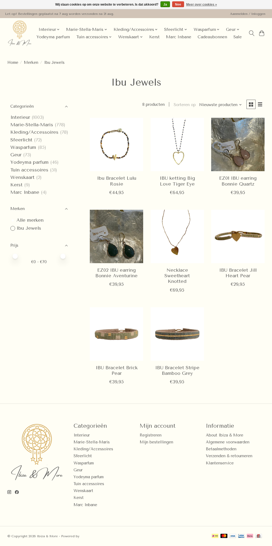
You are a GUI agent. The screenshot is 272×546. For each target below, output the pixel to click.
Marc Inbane (178, 37)
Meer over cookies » (201, 4)
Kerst (154, 37)
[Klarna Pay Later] (250, 536)
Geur (16, 154)
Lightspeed (89, 536)
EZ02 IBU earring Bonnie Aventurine (116, 272)
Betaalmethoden (221, 449)
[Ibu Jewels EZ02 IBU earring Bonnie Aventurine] (116, 236)
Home (12, 62)
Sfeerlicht (21, 139)
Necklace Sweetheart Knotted (177, 275)
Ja (165, 4)
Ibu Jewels (28, 228)
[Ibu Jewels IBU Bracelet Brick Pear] (116, 334)
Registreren (151, 435)
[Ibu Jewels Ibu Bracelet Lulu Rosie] (116, 144)
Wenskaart (22, 177)
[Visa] (232, 536)
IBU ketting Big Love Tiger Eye (177, 180)
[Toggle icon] (251, 33)
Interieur (20, 117)
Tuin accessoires (29, 170)
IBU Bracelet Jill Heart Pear (238, 272)
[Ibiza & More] (19, 33)
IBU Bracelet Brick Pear (117, 370)
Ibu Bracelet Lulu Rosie (116, 180)
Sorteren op (185, 105)
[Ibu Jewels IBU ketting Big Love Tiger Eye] (177, 144)
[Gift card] (258, 536)
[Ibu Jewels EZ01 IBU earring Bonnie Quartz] (238, 144)
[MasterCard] (223, 536)
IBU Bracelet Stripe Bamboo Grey (177, 370)
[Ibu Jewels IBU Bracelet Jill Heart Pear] (238, 236)
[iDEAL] (215, 536)
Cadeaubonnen (212, 37)
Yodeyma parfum (53, 37)
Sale (237, 37)
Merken (31, 62)
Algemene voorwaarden (227, 442)
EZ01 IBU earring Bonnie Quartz (238, 180)
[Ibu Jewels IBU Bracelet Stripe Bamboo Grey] (177, 334)
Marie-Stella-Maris (31, 124)
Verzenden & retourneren (229, 456)
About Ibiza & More (224, 435)
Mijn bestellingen (156, 442)
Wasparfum (23, 147)
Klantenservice (220, 463)
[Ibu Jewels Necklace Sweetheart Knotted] (177, 236)
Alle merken (30, 220)
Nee (178, 4)
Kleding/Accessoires (34, 132)
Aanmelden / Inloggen (247, 14)
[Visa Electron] (241, 536)
